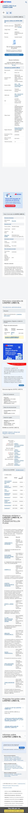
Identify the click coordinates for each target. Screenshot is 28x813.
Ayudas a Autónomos (17, 758)
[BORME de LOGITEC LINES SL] (10, 12)
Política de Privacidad (7, 785)
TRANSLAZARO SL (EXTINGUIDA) (8, 543)
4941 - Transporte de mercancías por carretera (19, 95)
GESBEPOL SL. (7, 569)
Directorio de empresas (8, 758)
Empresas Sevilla (14, 775)
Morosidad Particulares (8, 760)
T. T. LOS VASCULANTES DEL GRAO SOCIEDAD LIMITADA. (8, 619)
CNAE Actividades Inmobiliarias (17, 768)
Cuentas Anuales (20, 760)
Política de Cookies (14, 785)
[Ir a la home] (6, 1)
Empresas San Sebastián (8, 774)
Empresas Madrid (7, 775)
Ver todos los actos (19, 470)
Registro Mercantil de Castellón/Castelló (19, 128)
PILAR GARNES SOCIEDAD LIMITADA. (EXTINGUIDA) (9, 556)
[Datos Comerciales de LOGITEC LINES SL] (7, 12)
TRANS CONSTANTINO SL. (9, 683)
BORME (14, 760)
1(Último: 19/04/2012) (17, 456)
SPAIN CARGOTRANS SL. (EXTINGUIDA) (9, 664)
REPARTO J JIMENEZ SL (8, 604)
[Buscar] (26, 2)
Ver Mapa (20, 27)
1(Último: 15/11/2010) (17, 453)
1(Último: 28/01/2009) (17, 450)
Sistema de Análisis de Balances (15, 759)
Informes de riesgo (7, 756)
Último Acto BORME (6, 236)
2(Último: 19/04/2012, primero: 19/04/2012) (19, 460)
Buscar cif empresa (15, 756)
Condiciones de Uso (21, 783)
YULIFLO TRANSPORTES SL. (8, 652)
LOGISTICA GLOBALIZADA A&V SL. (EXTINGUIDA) (9, 584)
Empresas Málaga (7, 776)
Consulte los (12, 337)
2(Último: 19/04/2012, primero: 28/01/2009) (19, 445)
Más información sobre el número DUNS (19, 85)
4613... (16, 84)
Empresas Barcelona (17, 774)
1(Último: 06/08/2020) (17, 464)
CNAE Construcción (7, 768)
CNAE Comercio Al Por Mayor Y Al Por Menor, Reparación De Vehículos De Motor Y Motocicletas (13, 766)
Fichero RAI (6, 759)
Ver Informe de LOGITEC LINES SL (14, 811)
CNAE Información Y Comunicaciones (11, 764)
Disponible (14, 221)
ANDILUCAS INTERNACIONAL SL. (8, 634)
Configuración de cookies (7, 787)
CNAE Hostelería (7, 769)
